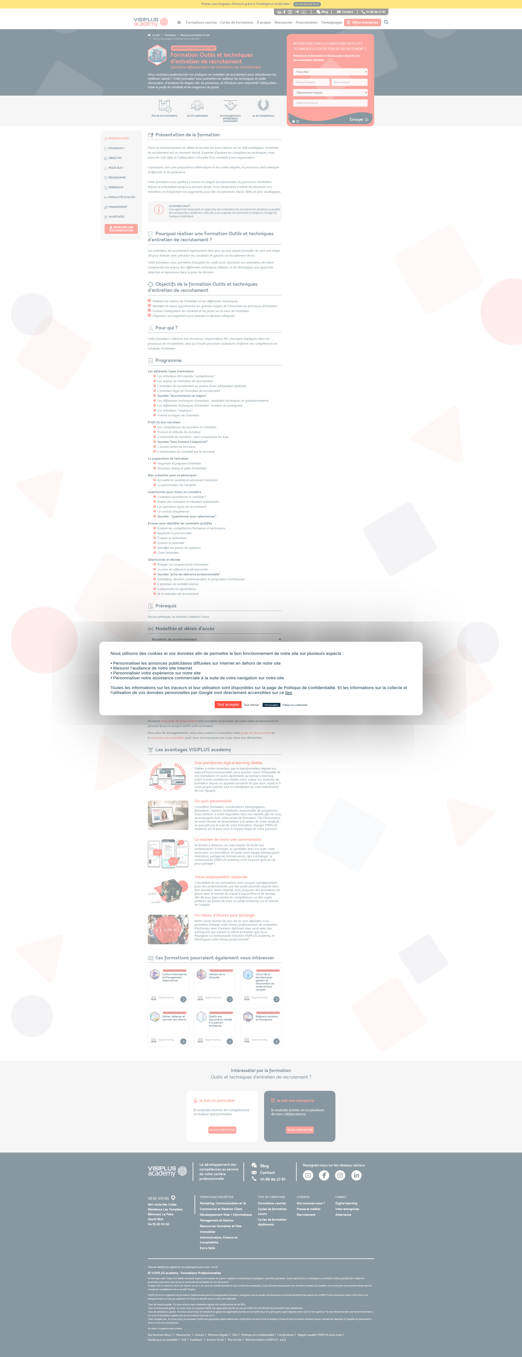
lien (288, 692)
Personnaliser (271, 705)
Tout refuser (251, 704)
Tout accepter (228, 705)
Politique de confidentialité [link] (294, 705)
